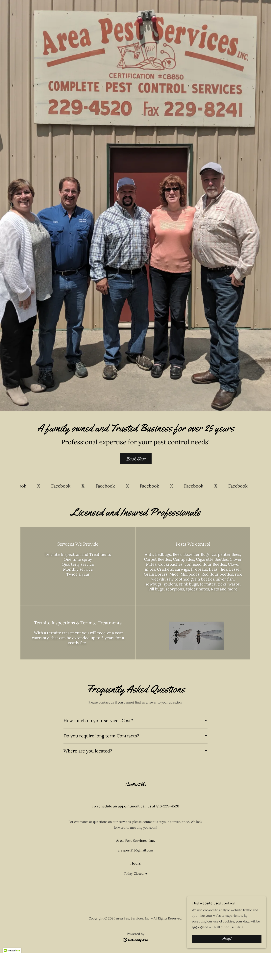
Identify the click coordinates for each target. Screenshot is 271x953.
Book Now (135, 459)
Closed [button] (139, 873)
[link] (34, 486)
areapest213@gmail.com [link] (135, 850)
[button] (145, 873)
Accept (226, 938)
